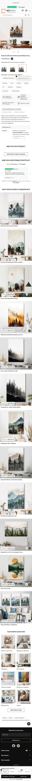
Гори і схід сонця (5, 588)
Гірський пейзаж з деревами (9, 624)
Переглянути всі (16, 710)
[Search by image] (25, 15)
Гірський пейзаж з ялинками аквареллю (12, 479)
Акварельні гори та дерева (8, 443)
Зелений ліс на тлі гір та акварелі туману (12, 552)
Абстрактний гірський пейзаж (9, 226)
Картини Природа (19, 717)
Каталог (11, 717)
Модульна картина (8, 78)
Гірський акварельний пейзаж (9, 298)
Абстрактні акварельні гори (9, 516)
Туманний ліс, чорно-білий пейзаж (11, 407)
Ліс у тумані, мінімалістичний (9, 371)
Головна (4, 717)
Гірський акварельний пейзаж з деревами (12, 262)
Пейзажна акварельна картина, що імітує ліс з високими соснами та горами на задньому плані (12, 334)
